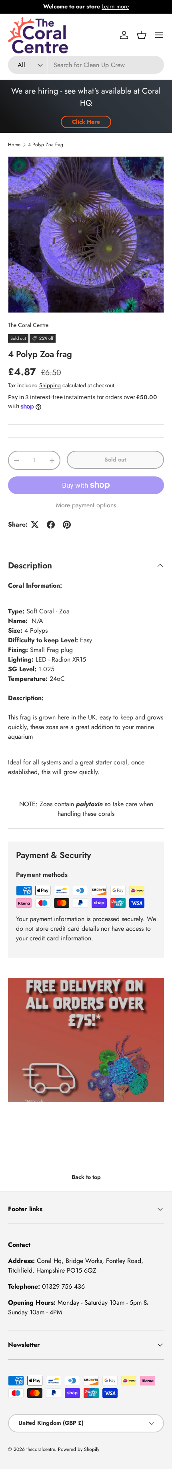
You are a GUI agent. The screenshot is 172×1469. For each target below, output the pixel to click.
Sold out (115, 460)
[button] (141, 35)
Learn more (115, 6)
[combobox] (86, 65)
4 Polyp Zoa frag (45, 144)
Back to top (86, 1177)
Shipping (50, 385)
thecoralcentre (40, 1449)
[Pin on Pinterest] (67, 525)
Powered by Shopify (78, 1449)
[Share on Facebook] (51, 525)
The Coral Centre (28, 325)
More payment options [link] (86, 505)
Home (14, 144)
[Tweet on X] (35, 525)
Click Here (86, 122)
